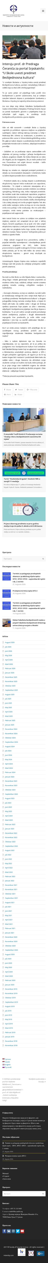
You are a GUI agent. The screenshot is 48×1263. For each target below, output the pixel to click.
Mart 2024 (9, 768)
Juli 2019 (8, 1011)
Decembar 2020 (11, 937)
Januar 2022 (9, 881)
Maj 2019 (8, 1019)
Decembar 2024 (11, 729)
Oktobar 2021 (10, 894)
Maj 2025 (8, 707)
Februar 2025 (10, 720)
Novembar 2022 (11, 837)
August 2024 (9, 746)
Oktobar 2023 (10, 790)
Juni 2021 (8, 911)
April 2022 (9, 868)
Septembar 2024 (11, 742)
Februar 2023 (10, 824)
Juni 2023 (8, 807)
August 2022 (9, 850)
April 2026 (9, 660)
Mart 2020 (9, 976)
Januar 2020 (9, 985)
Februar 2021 (10, 928)
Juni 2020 (8, 963)
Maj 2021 (8, 915)
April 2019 (9, 1024)
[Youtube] (22, 1231)
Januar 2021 (9, 933)
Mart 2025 (9, 716)
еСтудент (5, 1176)
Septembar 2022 (11, 846)
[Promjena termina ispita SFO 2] (6, 594)
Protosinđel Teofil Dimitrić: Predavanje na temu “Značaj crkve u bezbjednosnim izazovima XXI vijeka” (23, 436)
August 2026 (9, 642)
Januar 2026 (9, 673)
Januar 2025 (9, 725)
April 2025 (9, 712)
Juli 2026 (8, 647)
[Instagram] (13, 1231)
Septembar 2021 (11, 898)
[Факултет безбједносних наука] (13, 10)
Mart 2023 (9, 820)
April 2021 (9, 920)
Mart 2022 (9, 872)
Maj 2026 (8, 655)
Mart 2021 (9, 924)
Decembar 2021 (11, 885)
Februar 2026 (10, 668)
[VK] (9, 1231)
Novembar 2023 (11, 785)
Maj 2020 (8, 967)
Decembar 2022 (11, 833)
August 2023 (9, 798)
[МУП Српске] (31, 1255)
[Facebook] (4, 1231)
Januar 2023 (9, 829)
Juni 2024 (8, 755)
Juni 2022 (8, 859)
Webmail (5, 1173)
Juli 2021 (8, 907)
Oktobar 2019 (10, 998)
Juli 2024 (8, 751)
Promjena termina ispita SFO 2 (25, 591)
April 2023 (9, 816)
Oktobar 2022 (10, 842)
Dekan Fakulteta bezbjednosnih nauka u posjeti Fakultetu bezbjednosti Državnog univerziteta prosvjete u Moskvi (29, 623)
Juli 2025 (8, 699)
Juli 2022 (8, 855)
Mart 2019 (9, 1028)
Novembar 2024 (11, 733)
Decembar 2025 (11, 677)
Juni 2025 (8, 703)
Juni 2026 (8, 651)
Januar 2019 (9, 1037)
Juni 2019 (8, 1015)
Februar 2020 (10, 980)
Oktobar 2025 (10, 686)
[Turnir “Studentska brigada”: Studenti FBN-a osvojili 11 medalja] (24, 464)
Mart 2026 (9, 664)
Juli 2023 (8, 803)
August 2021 (9, 902)
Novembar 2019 (11, 993)
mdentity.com (9, 1255)
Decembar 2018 (11, 1041)
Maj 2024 (8, 759)
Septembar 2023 (11, 794)
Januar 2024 (9, 777)
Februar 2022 (10, 876)
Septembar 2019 (11, 1002)
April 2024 (9, 764)
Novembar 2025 (11, 681)
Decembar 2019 (11, 989)
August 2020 (9, 954)
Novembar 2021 (11, 889)
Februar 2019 (10, 1032)
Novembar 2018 (11, 1045)
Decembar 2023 (11, 781)
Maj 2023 (8, 811)
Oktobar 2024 (10, 738)
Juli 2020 (8, 959)
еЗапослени (6, 1179)
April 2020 (9, 972)
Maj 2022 (8, 863)
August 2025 (9, 694)
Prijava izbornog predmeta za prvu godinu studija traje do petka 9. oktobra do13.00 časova (23, 524)
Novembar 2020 (11, 941)
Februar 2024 (10, 772)
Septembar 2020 (11, 950)
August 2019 (9, 1006)
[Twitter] (18, 1231)
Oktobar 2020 (10, 946)
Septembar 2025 (11, 690)
